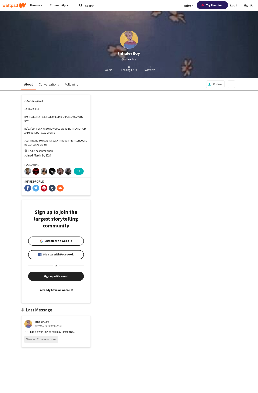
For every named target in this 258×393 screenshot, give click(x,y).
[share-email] (60, 188)
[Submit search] (80, 5)
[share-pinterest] (44, 188)
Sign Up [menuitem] (248, 5)
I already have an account (56, 290)
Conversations (49, 84)
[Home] (14, 5)
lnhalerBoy (42, 321)
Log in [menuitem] (234, 5)
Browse (35, 5)
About (28, 84)
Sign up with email (55, 276)
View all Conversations (41, 339)
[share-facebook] (27, 188)
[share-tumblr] (52, 188)
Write (187, 5)
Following (71, 84)
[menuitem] (215, 84)
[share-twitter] (35, 188)
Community (58, 5)
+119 (78, 171)
